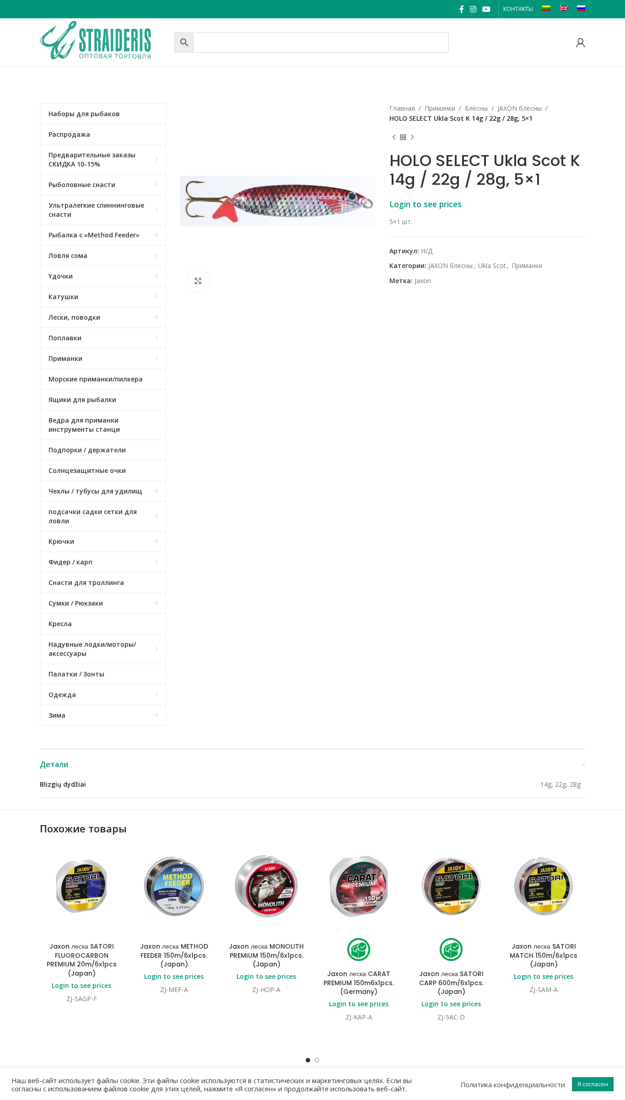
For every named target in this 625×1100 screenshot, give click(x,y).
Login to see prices (425, 204)
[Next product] (412, 137)
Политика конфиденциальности (512, 1084)
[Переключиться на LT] (546, 9)
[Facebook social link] (461, 9)
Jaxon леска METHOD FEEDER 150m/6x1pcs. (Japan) (174, 955)
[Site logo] (105, 41)
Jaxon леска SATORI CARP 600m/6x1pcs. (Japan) (451, 982)
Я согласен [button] (592, 1084)
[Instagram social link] (473, 9)
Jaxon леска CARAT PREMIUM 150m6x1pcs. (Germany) (358, 982)
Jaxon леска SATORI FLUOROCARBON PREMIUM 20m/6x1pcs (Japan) (82, 960)
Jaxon (423, 280)
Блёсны (476, 108)
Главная (402, 108)
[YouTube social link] (487, 9)
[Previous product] (394, 137)
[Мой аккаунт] (580, 42)
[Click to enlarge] (198, 280)
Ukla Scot (492, 265)
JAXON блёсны (519, 108)
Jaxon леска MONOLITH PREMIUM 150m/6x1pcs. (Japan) (266, 955)
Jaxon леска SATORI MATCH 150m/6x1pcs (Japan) (543, 955)
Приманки (440, 108)
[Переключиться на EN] (564, 9)
